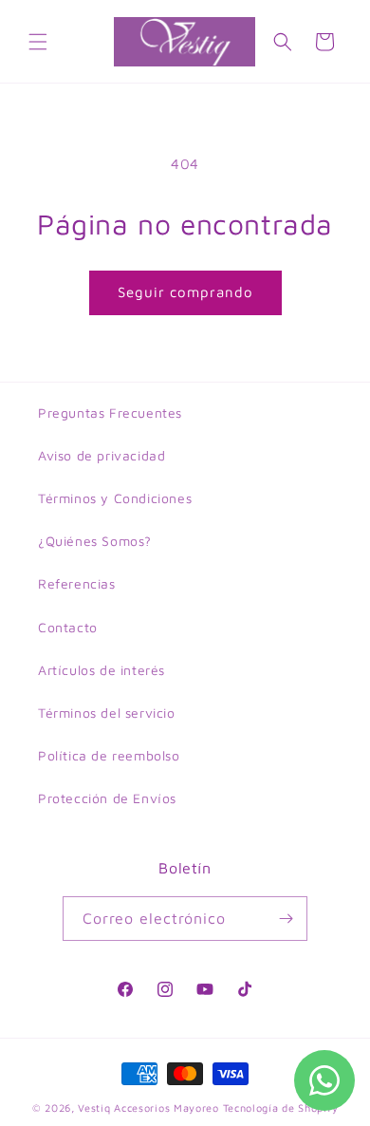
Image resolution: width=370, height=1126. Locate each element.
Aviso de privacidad (101, 455)
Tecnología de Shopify (281, 1107)
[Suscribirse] (285, 918)
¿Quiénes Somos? (95, 541)
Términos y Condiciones (115, 498)
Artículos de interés (101, 670)
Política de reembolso (109, 755)
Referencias (77, 583)
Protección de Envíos (107, 798)
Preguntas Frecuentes (110, 412)
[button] (38, 42)
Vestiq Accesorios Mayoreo (148, 1107)
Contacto (68, 627)
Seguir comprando (185, 292)
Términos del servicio (107, 712)
